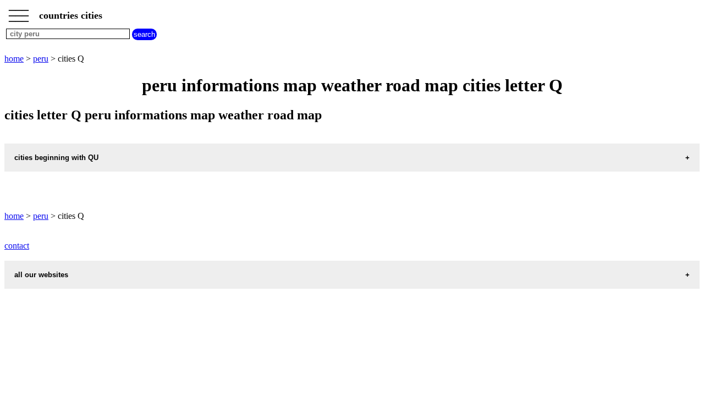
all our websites (41, 275)
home (14, 58)
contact (16, 245)
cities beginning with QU (56, 157)
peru (40, 58)
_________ (19, 12)
